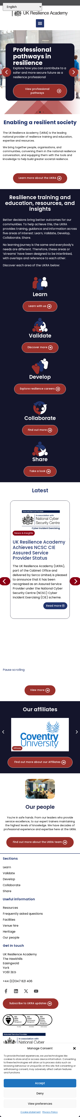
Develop (9, 879)
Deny (40, 1093)
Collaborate (11, 885)
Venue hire (10, 925)
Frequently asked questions (23, 914)
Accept (40, 1083)
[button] (74, 1048)
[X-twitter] (26, 991)
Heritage (9, 931)
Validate (9, 873)
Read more (54, 606)
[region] (40, 72)
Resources (10, 908)
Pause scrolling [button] (14, 670)
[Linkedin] (16, 991)
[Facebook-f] (6, 991)
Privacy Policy (50, 1112)
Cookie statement (30, 1112)
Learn (7, 867)
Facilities (9, 919)
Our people (11, 937)
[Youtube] (36, 991)
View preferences (40, 1104)
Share (7, 891)
